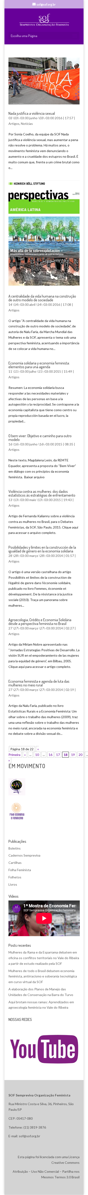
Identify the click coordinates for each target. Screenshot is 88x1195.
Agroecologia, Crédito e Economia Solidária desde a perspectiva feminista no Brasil (39, 621)
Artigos (13, 124)
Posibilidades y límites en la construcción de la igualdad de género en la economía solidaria (42, 549)
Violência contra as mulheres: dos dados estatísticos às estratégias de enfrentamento (41, 493)
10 (37, 755)
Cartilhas (15, 863)
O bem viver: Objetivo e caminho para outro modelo (40, 437)
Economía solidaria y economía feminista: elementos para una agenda (39, 365)
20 (80, 755)
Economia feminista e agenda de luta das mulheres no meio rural (38, 683)
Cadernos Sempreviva (24, 855)
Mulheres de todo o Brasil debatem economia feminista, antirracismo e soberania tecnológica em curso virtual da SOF (42, 976)
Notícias (27, 124)
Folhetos (14, 877)
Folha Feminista (19, 870)
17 (58, 755)
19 (73, 755)
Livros (12, 884)
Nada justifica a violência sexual (31, 113)
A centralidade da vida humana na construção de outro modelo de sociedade (42, 298)
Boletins (14, 848)
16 (50, 755)
